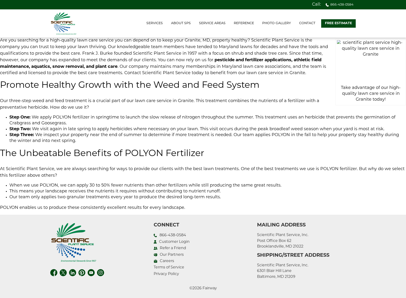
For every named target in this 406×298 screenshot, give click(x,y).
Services (154, 23)
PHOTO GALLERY (276, 23)
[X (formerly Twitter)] (63, 272)
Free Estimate (338, 23)
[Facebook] (53, 272)
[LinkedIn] (72, 272)
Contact (307, 23)
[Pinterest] (81, 272)
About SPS (181, 23)
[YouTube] (91, 272)
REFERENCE (244, 23)
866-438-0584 (341, 5)
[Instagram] (100, 272)
